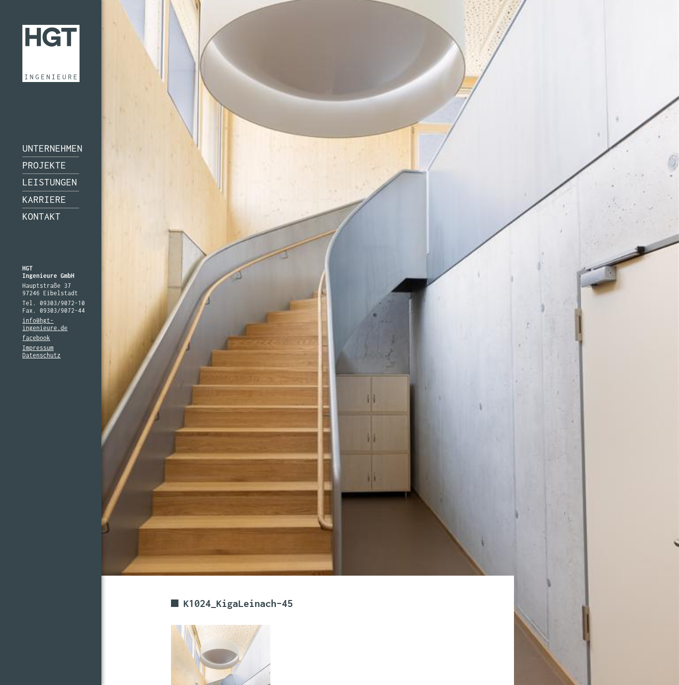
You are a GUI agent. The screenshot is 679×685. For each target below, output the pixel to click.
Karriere (44, 199)
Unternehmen (50, 148)
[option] (339, 342)
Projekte (44, 165)
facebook (36, 338)
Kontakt (41, 216)
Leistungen (49, 181)
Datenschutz (41, 355)
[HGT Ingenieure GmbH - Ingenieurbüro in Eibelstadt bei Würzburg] (51, 53)
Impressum (38, 347)
